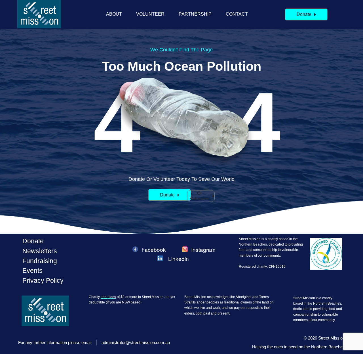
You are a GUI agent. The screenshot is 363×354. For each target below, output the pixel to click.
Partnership (195, 14)
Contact (237, 14)
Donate (33, 241)
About (114, 14)
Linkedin (178, 258)
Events (32, 270)
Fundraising (39, 261)
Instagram (203, 249)
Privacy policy (43, 280)
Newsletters (39, 251)
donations (108, 297)
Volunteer (150, 14)
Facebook (154, 249)
